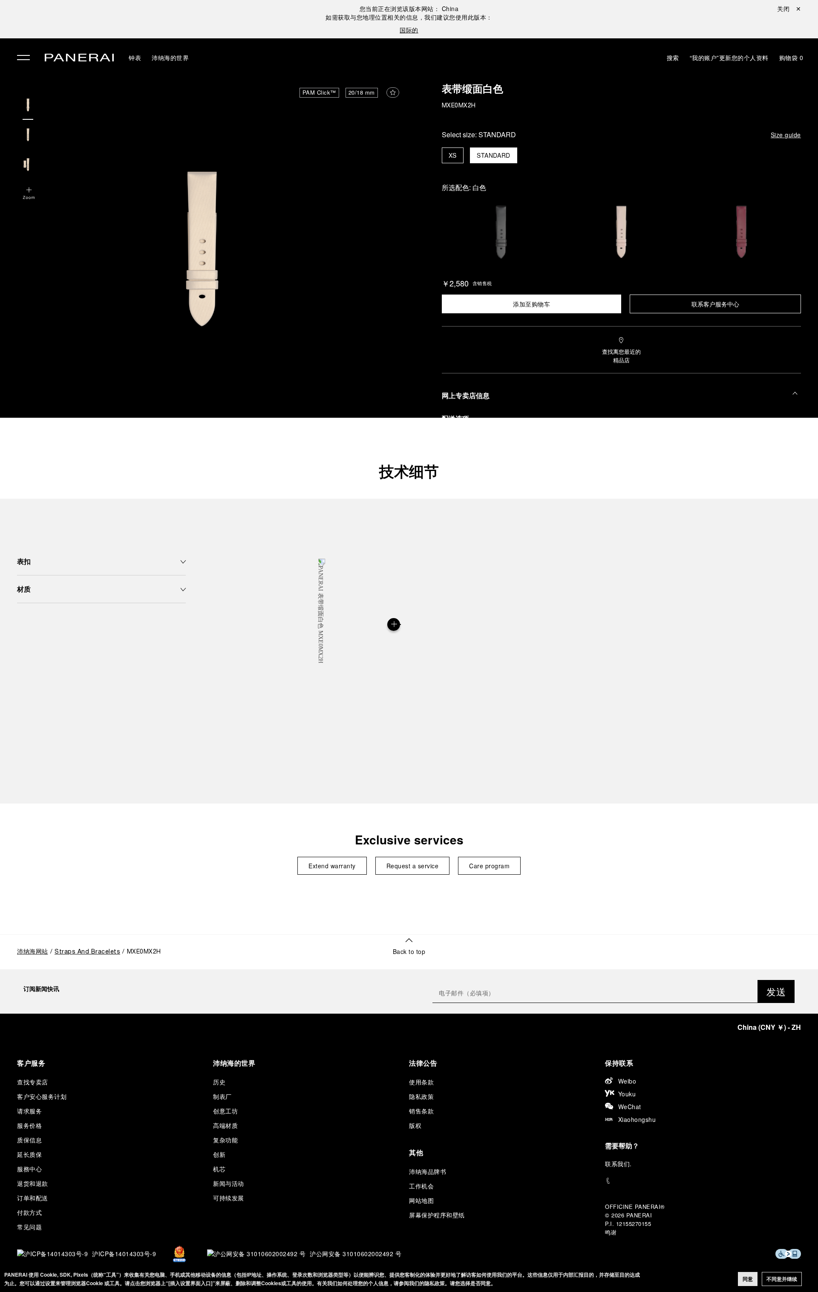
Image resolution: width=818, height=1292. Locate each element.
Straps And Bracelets (87, 952)
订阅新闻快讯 (41, 988)
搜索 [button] (673, 57)
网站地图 (421, 1200)
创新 (219, 1154)
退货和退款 (32, 1183)
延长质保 (29, 1154)
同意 (748, 1279)
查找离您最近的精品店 (621, 355)
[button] (29, 194)
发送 (776, 991)
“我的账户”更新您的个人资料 (729, 57)
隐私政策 (421, 1096)
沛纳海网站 (32, 952)
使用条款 (421, 1082)
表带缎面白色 (472, 90)
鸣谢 (610, 1232)
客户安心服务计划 (41, 1096)
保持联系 (619, 1063)
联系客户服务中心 (715, 304)
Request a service (412, 865)
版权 (415, 1125)
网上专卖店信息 (466, 395)
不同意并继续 (781, 1279)
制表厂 (222, 1096)
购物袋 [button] (791, 57)
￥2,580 (455, 283)
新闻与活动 (228, 1183)
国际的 (409, 30)
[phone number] (703, 1180)
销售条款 (421, 1111)
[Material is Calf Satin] (393, 624)
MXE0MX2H (459, 106)
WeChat (629, 1106)
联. (618, 1163)
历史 (219, 1082)
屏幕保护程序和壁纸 (437, 1215)
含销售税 (482, 283)
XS (453, 155)
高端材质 (225, 1125)
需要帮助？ (622, 1145)
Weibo (627, 1081)
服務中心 (29, 1169)
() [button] (769, 1027)
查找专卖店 (32, 1082)
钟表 (135, 57)
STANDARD (493, 155)
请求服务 (29, 1111)
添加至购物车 (531, 304)
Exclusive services (409, 839)
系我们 (620, 1163)
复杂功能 (225, 1140)
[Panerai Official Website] (79, 59)
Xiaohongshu (637, 1119)
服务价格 (29, 1125)
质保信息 (29, 1140)
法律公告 (423, 1063)
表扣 (24, 561)
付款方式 (29, 1212)
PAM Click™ (319, 92)
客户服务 (31, 1063)
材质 (24, 589)
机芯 (219, 1169)
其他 (416, 1152)
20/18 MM (362, 92)
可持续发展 (228, 1198)
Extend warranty (332, 865)
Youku (627, 1094)
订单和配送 (32, 1198)
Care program (489, 865)
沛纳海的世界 (170, 57)
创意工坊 (225, 1111)
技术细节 (409, 471)
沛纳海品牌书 (427, 1171)
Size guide (786, 134)
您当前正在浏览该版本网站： (409, 8)
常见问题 (29, 1227)
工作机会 (421, 1186)
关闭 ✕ (789, 8)
